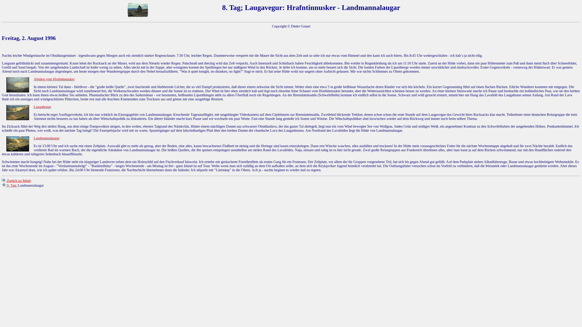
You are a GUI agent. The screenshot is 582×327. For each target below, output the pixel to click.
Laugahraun (42, 107)
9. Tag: (12, 185)
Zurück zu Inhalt (18, 181)
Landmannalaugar (47, 138)
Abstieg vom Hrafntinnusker (54, 79)
